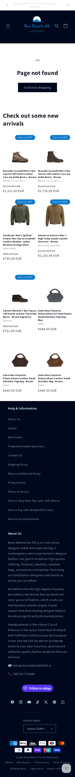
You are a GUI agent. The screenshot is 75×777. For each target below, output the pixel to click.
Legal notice (36, 768)
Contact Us (15, 455)
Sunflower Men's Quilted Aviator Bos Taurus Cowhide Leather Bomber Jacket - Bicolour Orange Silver (19, 240)
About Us (14, 419)
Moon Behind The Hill (35, 757)
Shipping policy (18, 768)
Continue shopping (37, 87)
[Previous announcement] (7, 5)
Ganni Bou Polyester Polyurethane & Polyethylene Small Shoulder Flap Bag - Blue (55, 315)
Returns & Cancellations (23, 519)
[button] (8, 25)
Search (12, 428)
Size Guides (15, 437)
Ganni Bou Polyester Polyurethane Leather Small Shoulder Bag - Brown (54, 378)
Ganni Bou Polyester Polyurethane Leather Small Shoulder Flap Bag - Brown (19, 378)
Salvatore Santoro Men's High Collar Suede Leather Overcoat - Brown (53, 238)
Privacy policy (42, 762)
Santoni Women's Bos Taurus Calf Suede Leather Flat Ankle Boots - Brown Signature (20, 313)
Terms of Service (18, 491)
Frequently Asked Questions (26, 446)
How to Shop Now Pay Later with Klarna (33, 500)
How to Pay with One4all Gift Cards (30, 510)
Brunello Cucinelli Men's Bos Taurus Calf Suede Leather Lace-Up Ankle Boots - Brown (19, 174)
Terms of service (61, 762)
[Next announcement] (67, 5)
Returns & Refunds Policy (24, 473)
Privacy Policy (16, 482)
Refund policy (24, 762)
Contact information (58, 768)
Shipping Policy (18, 464)
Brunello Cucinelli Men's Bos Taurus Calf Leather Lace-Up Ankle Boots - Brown (54, 174)
